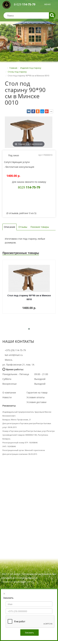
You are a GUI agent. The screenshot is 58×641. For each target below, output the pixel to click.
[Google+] (47, 111)
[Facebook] (33, 111)
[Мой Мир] (42, 111)
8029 (29, 187)
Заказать (29, 632)
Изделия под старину (30, 67)
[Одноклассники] (38, 111)
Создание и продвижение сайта (17, 581)
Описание (9, 226)
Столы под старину (17, 71)
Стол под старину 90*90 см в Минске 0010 (29, 297)
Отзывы (22, 226)
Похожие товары (39, 226)
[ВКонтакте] (29, 111)
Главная (13, 67)
